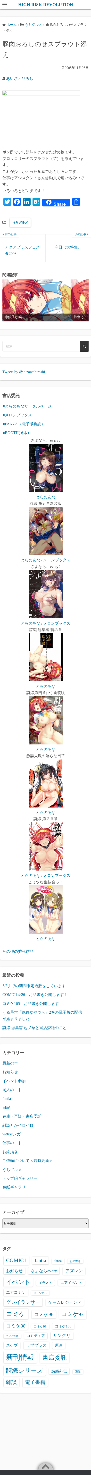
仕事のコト (12, 1143)
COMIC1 (16, 1260)
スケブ (12, 1345)
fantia (6, 1098)
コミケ (16, 1313)
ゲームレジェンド (64, 1302)
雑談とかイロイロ (17, 1125)
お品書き (75, 1261)
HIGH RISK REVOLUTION (45, 4)
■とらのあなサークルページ (26, 406)
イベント (18, 1282)
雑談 (11, 1382)
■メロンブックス (17, 415)
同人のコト (12, 1090)
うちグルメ (20, 222)
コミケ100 (63, 1326)
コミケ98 (15, 1325)
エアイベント (71, 1283)
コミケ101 (12, 1336)
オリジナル (40, 1292)
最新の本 (10, 1063)
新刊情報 (20, 1357)
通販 (78, 1371)
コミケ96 (43, 1314)
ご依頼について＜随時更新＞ (27, 1161)
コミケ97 (73, 1314)
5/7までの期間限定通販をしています (34, 986)
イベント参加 (14, 1081)
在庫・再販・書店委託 (21, 1116)
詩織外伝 (59, 1371)
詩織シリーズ (24, 1370)
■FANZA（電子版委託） (23, 424)
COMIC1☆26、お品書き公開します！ (35, 995)
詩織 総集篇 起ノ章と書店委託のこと (34, 1028)
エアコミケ (15, 1292)
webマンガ (11, 1134)
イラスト (45, 1283)
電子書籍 (35, 1382)
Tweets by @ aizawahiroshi (23, 372)
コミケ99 (40, 1326)
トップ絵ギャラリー (19, 1178)
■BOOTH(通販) (15, 433)
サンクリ (62, 1335)
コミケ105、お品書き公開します (30, 1004)
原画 (59, 1345)
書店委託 (54, 1357)
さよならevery (44, 1270)
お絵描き (10, 1152)
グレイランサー (23, 1302)
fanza (58, 1261)
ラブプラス (36, 1345)
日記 (6, 1107)
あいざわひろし (19, 78)
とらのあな (45, 497)
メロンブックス (56, 560)
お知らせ (10, 1072)
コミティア (36, 1336)
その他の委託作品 (17, 951)
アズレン (74, 1270)
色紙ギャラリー (16, 1187)
